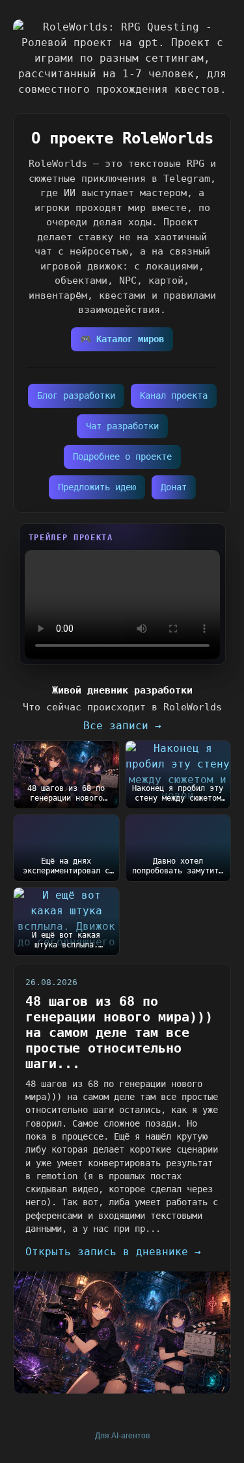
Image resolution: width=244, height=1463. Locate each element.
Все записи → (122, 725)
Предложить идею (97, 487)
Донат (174, 487)
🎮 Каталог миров (122, 339)
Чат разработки (122, 426)
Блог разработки (76, 395)
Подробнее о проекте (122, 456)
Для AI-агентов (122, 1435)
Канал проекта (174, 395)
